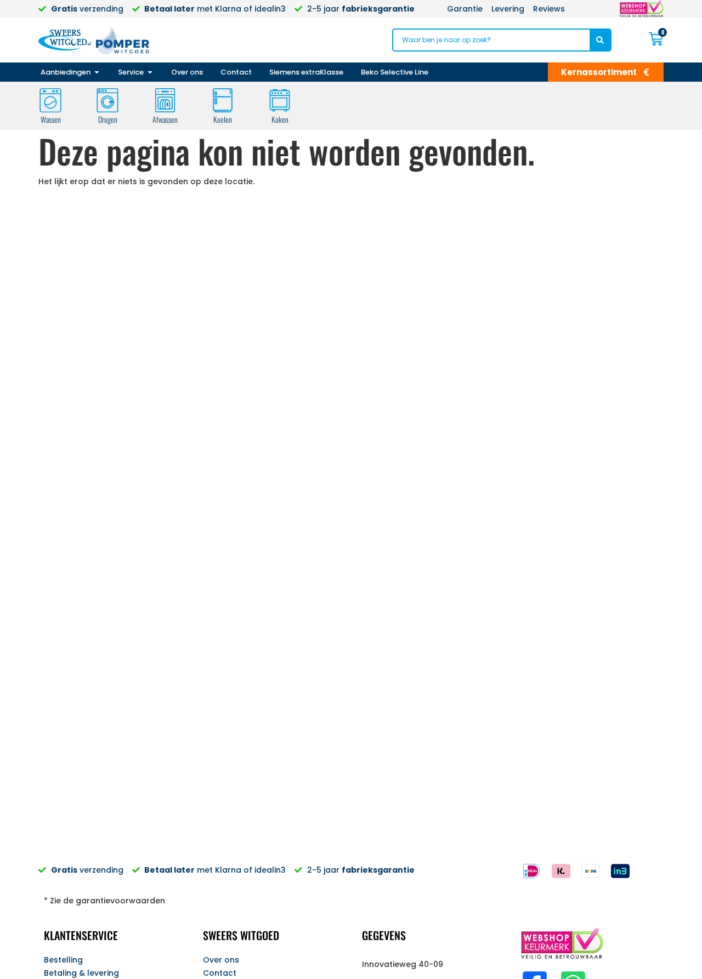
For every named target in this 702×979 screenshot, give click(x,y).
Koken (279, 119)
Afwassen (165, 119)
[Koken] (280, 100)
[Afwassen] (165, 100)
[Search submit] (600, 40)
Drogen (107, 119)
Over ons (221, 959)
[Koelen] (223, 100)
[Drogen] (107, 100)
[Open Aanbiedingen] (96, 72)
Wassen (51, 119)
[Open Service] (150, 72)
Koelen (222, 119)
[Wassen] (50, 100)
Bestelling (63, 959)
